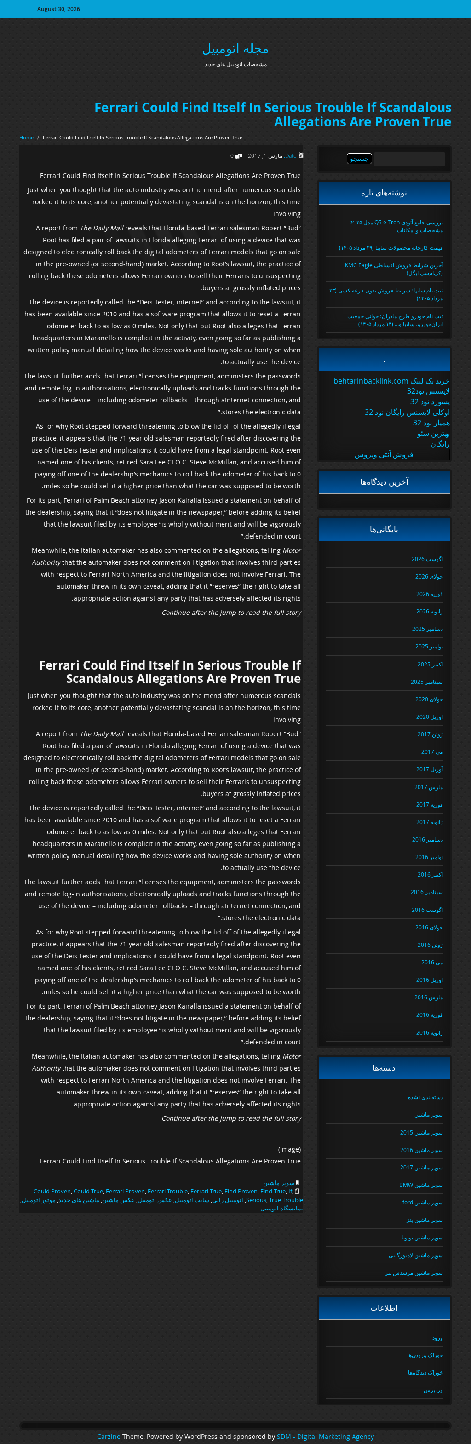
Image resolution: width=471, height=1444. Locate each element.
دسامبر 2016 (427, 839)
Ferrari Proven (125, 1191)
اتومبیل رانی (227, 1200)
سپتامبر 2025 (427, 681)
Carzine (109, 1437)
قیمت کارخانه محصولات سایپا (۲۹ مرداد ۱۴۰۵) (391, 247)
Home (26, 137)
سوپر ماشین (278, 1183)
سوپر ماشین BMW (421, 1184)
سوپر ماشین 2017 (421, 1167)
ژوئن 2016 (430, 944)
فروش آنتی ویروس (384, 454)
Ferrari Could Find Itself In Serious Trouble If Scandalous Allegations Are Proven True (273, 114)
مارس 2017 (428, 787)
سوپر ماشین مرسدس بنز (414, 1272)
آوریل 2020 (429, 716)
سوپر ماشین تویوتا (422, 1237)
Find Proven (241, 1191)
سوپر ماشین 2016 (421, 1149)
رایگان (440, 444)
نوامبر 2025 (429, 646)
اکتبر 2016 (430, 874)
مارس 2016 (428, 997)
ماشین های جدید (78, 1200)
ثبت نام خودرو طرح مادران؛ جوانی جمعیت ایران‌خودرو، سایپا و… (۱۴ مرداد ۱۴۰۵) (395, 319)
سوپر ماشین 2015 (421, 1132)
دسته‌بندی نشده (425, 1096)
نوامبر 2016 (429, 856)
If (290, 1191)
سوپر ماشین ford (422, 1202)
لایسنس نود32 (428, 391)
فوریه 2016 (429, 1014)
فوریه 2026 (429, 593)
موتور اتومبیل (39, 1200)
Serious (256, 1200)
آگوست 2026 (427, 558)
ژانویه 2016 (429, 1032)
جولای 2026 (429, 576)
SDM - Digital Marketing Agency (325, 1437)
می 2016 (432, 962)
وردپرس (433, 1389)
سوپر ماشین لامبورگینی (416, 1255)
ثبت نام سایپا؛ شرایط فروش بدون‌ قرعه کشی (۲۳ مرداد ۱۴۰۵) (386, 294)
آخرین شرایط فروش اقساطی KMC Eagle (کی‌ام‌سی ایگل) (394, 268)
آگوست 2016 (427, 909)
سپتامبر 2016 (427, 891)
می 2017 (432, 751)
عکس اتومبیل (155, 1200)
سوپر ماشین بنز (425, 1219)
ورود (437, 1337)
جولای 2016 (429, 927)
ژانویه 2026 (429, 611)
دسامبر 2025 (427, 628)
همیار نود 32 (431, 423)
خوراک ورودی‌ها (425, 1354)
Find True (273, 1191)
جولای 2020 (429, 699)
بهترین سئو (433, 433)
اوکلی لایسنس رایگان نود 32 (407, 412)
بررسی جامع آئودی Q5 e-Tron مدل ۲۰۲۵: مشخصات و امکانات (396, 226)
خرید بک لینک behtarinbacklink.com (391, 381)
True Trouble (286, 1200)
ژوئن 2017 (430, 734)
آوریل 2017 (429, 769)
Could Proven (52, 1191)
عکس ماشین (118, 1200)
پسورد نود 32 (430, 401)
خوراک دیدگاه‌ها (425, 1372)
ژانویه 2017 (429, 821)
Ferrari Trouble (168, 1191)
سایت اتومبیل (192, 1200)
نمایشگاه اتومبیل (281, 1208)
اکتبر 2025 (430, 664)
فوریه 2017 (429, 804)
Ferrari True (206, 1191)
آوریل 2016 (429, 979)
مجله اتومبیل (235, 48)
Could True (88, 1191)
